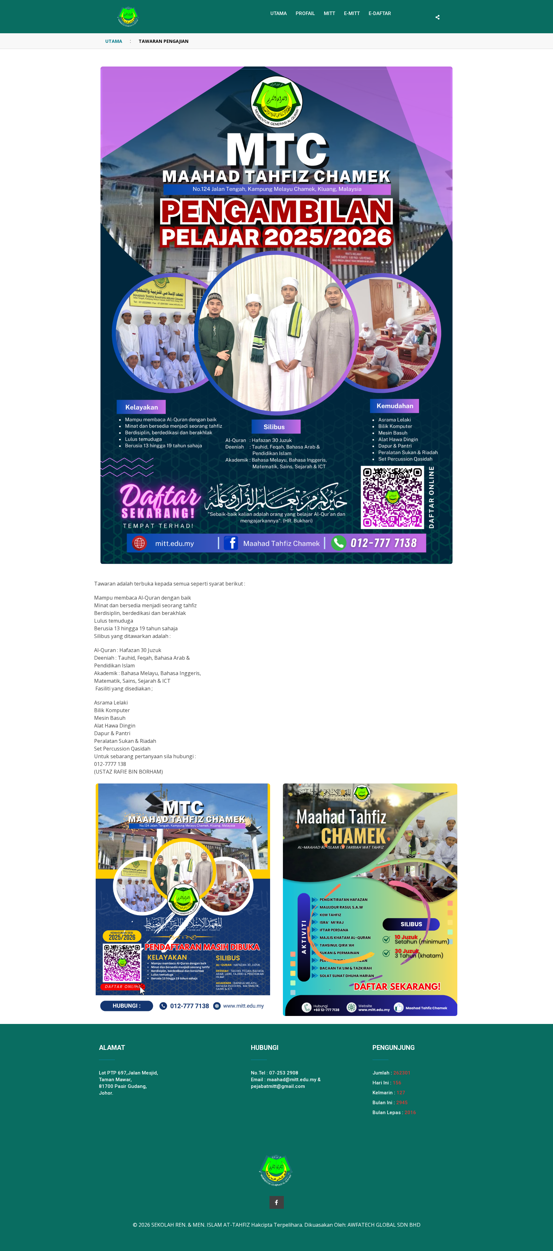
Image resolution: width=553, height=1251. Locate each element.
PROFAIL (305, 13)
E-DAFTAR (380, 13)
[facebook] (276, 1202)
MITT (329, 13)
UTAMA (113, 41)
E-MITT (352, 13)
